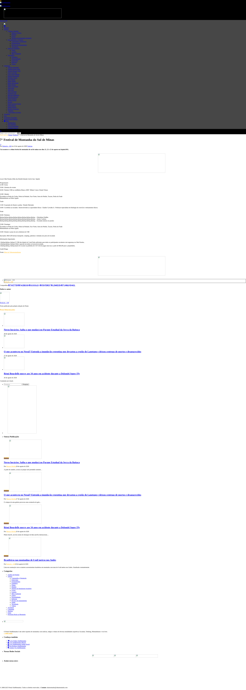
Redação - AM (6, 146)
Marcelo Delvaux (13, 97)
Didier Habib (12, 81)
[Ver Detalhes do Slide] (131, 172)
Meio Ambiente (16, 53)
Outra (9, 613)
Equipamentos (16, 43)
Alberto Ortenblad (13, 67)
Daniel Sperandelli (13, 76)
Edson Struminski (13, 83)
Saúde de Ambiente (14, 48)
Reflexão (14, 62)
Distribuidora (12, 123)
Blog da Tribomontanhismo (12, 252)
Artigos (6, 29)
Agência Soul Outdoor (11, 119)
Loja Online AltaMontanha (17, 641)
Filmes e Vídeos (16, 33)
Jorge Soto (11, 88)
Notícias (6, 28)
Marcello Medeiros (13, 95)
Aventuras (7, 114)
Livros (13, 36)
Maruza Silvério (11, 466)
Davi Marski (11, 79)
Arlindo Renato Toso (14, 71)
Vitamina (10, 111)
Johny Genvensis (13, 86)
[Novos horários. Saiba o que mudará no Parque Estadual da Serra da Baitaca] (14, 325)
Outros (14, 64)
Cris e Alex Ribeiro (13, 74)
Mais (7, 121)
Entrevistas (15, 60)
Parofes (10, 102)
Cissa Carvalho (12, 73)
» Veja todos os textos (14, 112)
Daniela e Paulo (12, 78)
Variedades (11, 55)
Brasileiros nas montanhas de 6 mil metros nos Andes (30, 560)
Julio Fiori (11, 90)
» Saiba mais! (8, 633)
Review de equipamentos (19, 45)
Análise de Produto (13, 575)
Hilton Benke (12, 85)
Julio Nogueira (12, 92)
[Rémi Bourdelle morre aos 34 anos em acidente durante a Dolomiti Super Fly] (14, 369)
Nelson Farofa (12, 100)
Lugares (14, 52)
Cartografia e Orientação (19, 41)
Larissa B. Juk (12, 93)
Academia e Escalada (10, 117)
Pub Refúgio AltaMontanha (17, 646)
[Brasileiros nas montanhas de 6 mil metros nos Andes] (25, 556)
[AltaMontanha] (5, 2)
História (14, 34)
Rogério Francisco (13, 109)
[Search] (1, 4)
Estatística (15, 57)
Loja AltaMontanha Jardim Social (19, 644)
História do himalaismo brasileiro (22, 38)
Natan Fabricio (12, 98)
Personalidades (16, 59)
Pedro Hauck (12, 105)
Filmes (14, 585)
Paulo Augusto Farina (14, 104)
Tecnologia (15, 47)
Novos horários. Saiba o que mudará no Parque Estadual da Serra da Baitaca (42, 329)
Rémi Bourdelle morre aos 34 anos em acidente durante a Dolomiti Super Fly (42, 373)
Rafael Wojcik (12, 107)
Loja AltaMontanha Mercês (17, 642)
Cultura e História (13, 31)
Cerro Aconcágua (13, 126)
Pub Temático (12, 124)
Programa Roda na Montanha (17, 614)
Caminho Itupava (13, 128)
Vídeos (14, 606)
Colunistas (7, 66)
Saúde (13, 50)
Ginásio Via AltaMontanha (17, 648)
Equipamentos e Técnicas (15, 40)
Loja (5, 116)
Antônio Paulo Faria (14, 69)
